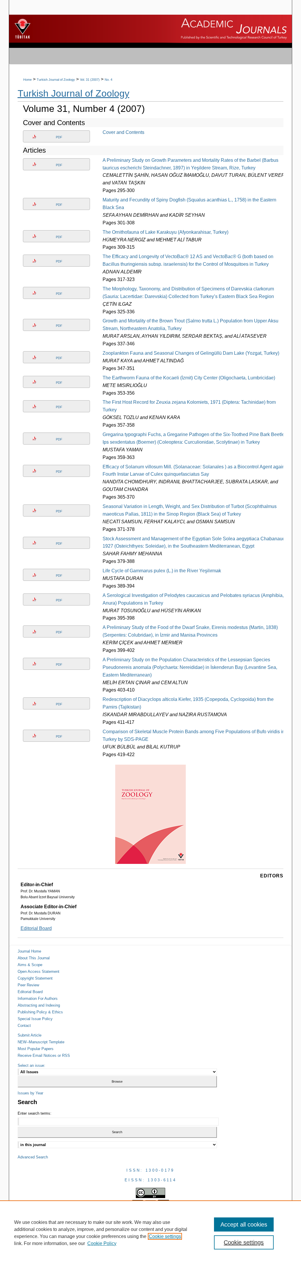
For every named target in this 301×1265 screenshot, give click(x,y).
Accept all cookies (243, 1224)
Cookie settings (165, 1236)
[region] (150, 1232)
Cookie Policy (101, 1243)
